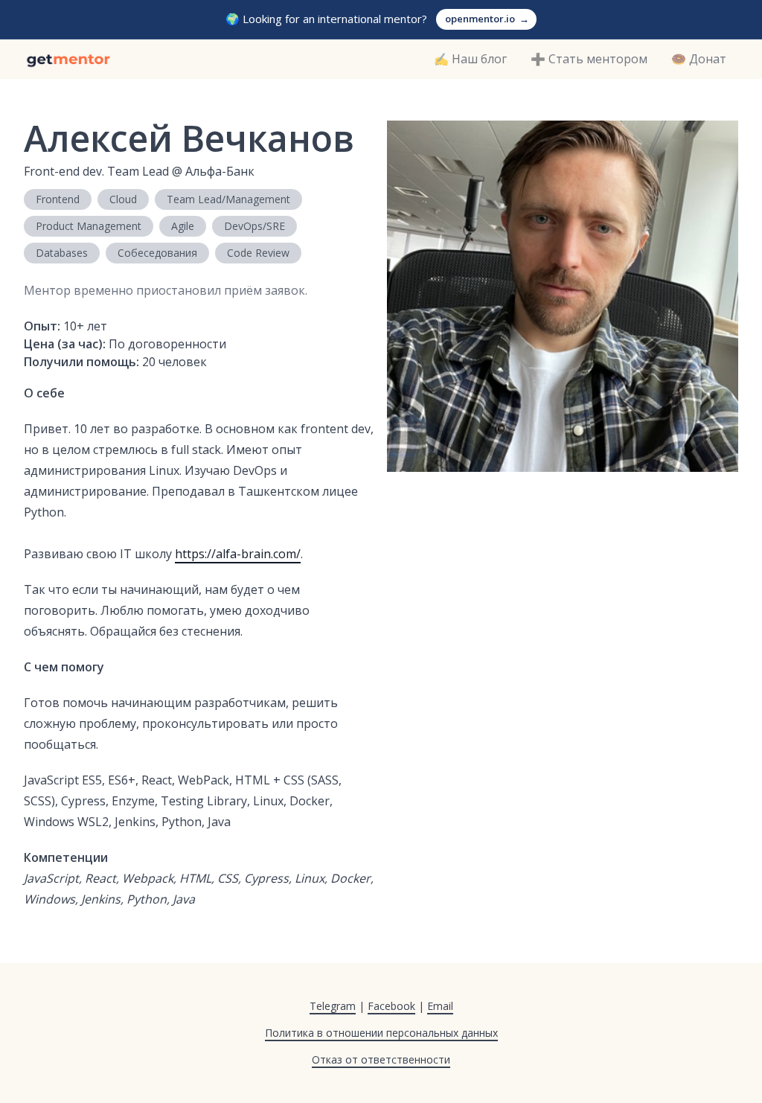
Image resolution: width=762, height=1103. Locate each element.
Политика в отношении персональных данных (381, 1033)
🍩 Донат (698, 59)
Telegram (333, 1006)
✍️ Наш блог (470, 59)
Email (440, 1006)
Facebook (391, 1006)
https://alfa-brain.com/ (238, 554)
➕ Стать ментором (589, 59)
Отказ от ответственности (381, 1059)
